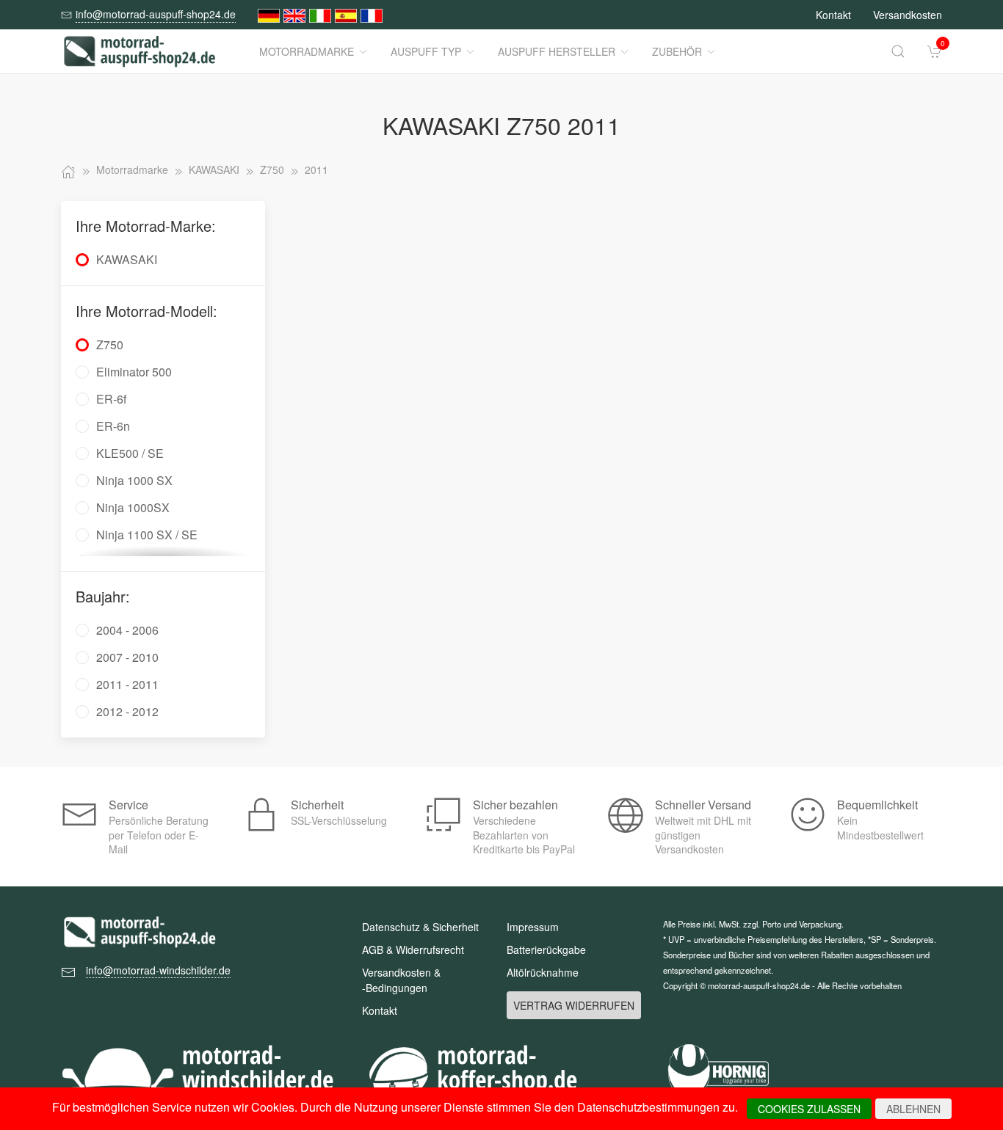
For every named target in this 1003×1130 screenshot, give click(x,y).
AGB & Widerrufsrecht (413, 949)
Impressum (533, 926)
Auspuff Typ (426, 51)
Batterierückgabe (546, 949)
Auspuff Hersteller (556, 51)
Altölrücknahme (543, 972)
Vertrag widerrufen (573, 1005)
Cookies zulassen (809, 1108)
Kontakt (833, 14)
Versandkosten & (401, 980)
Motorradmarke (306, 51)
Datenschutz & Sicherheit (420, 926)
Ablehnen (913, 1108)
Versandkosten (907, 14)
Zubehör (677, 51)
